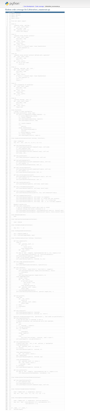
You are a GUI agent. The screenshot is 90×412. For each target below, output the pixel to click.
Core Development (29, 6)
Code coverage (39, 6)
